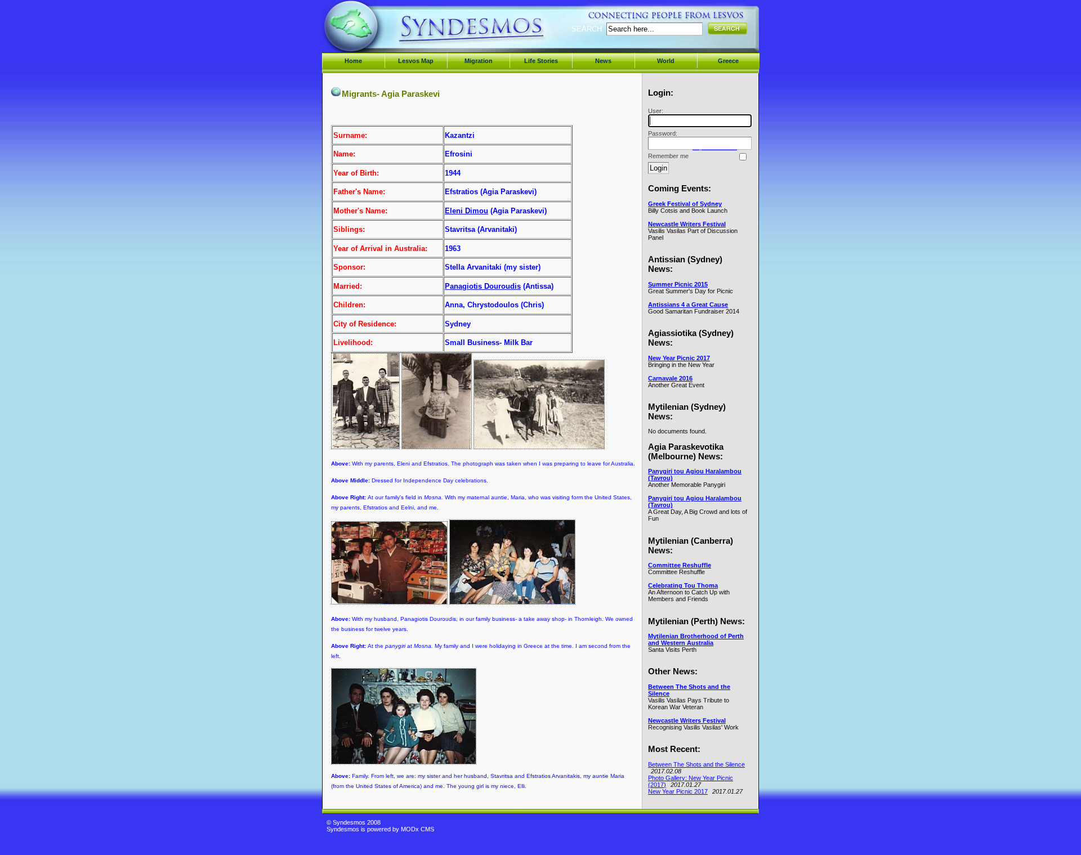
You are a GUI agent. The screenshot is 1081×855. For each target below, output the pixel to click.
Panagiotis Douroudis (483, 286)
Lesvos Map (416, 60)
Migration (478, 60)
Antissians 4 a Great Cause (688, 304)
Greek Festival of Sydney (685, 203)
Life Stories (541, 60)
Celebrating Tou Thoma (683, 585)
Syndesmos (394, 32)
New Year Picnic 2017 (679, 358)
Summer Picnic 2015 (678, 284)
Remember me (668, 156)
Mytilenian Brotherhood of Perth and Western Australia (696, 639)
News (603, 60)
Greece (728, 60)
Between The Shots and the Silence (696, 764)
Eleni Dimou (466, 211)
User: (655, 111)
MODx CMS (417, 829)
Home (353, 60)
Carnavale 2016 (670, 378)
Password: (662, 133)
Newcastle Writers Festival (687, 224)
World (665, 60)
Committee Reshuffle (679, 565)
